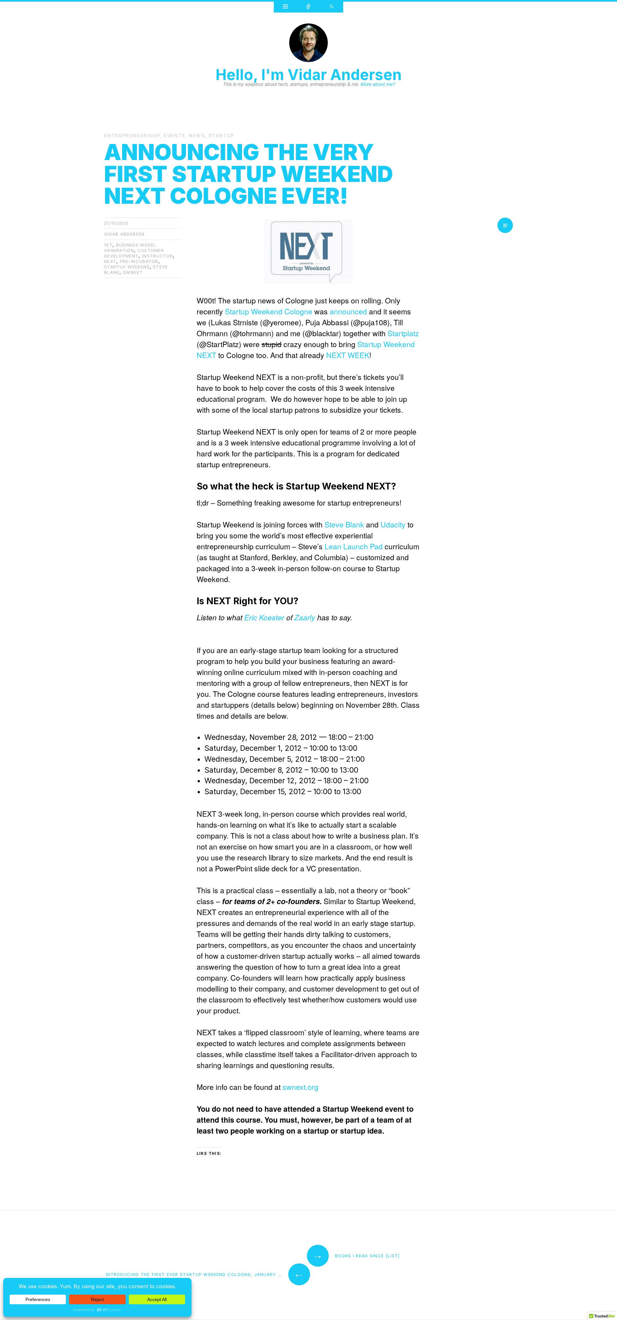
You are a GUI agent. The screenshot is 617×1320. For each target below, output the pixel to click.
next (110, 261)
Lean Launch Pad (354, 546)
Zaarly (304, 617)
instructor (157, 255)
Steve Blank (344, 524)
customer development (134, 253)
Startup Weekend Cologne (268, 311)
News (197, 135)
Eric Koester (264, 617)
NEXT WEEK (347, 355)
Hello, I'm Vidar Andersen (309, 75)
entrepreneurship (132, 135)
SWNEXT (133, 272)
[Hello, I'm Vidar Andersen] (308, 44)
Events (174, 135)
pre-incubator (139, 261)
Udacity (393, 524)
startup (221, 135)
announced (348, 311)
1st (108, 244)
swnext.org (300, 1087)
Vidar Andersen (124, 234)
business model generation (130, 247)
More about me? (377, 84)
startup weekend (127, 266)
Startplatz (403, 333)
